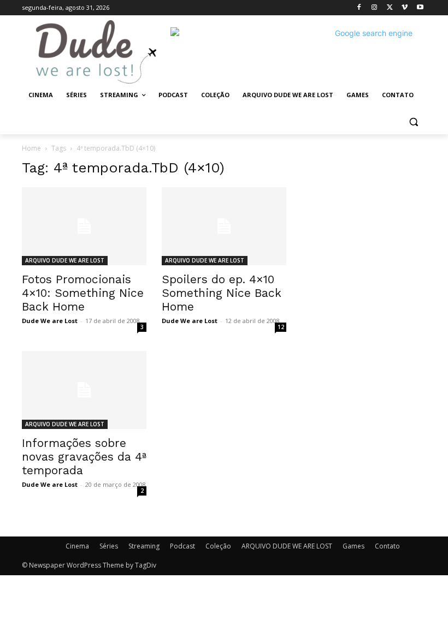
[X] (390, 8)
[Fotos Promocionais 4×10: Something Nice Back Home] (84, 226)
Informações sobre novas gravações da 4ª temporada (84, 456)
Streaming (144, 546)
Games (353, 546)
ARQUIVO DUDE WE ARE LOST (64, 260)
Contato (387, 546)
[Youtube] (420, 8)
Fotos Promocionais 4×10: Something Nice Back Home (83, 292)
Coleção (218, 546)
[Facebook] (359, 8)
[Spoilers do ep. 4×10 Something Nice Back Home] (224, 226)
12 (281, 327)
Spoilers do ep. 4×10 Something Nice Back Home (221, 292)
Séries (108, 546)
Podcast (182, 546)
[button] (413, 121)
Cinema (77, 546)
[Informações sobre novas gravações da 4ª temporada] (84, 390)
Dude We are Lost (50, 321)
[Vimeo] (404, 8)
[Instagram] (374, 8)
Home (31, 148)
